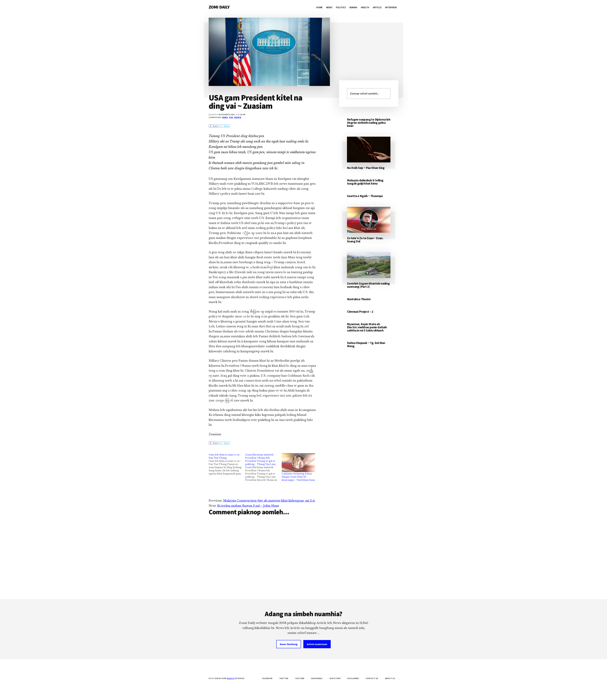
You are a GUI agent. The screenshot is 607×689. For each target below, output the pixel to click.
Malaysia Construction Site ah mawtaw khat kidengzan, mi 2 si (269, 500)
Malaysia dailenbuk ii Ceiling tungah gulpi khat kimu (365, 181)
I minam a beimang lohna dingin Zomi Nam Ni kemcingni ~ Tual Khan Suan (298, 476)
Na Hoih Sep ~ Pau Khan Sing (366, 168)
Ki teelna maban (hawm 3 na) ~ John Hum (248, 505)
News (225, 117)
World (237, 117)
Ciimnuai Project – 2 (360, 311)
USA (231, 117)
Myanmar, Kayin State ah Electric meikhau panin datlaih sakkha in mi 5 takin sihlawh (367, 327)
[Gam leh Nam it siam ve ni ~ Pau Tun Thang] (227, 464)
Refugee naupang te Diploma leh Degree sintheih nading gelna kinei (368, 122)
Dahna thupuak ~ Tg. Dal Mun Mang (366, 344)
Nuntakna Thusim (359, 299)
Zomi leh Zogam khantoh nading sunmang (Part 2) (368, 284)
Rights (231, 678)
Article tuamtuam (317, 644)
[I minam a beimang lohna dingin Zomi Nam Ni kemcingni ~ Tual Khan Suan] (298, 462)
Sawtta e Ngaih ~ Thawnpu (365, 196)
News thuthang (288, 644)
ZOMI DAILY (219, 7)
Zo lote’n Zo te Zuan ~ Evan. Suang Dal (365, 239)
